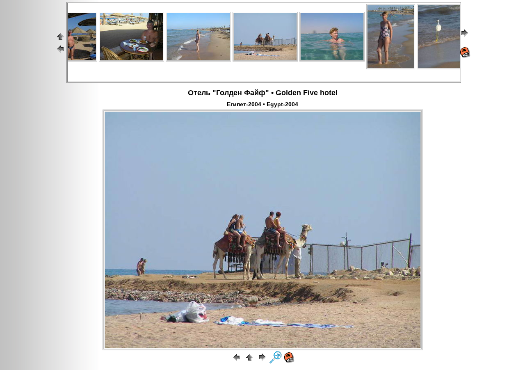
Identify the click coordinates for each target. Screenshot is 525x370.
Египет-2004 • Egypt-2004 (262, 104)
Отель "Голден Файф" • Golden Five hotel (263, 93)
